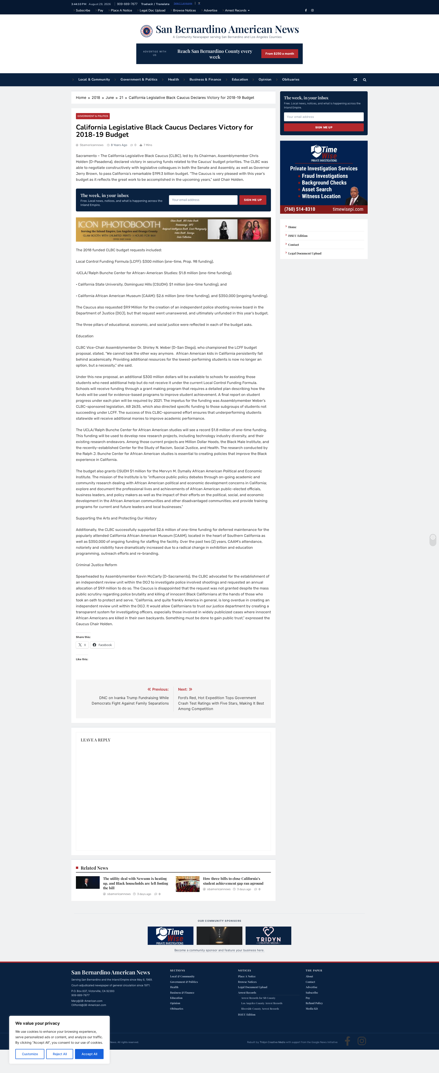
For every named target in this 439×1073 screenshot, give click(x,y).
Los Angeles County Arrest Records (261, 1003)
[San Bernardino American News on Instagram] (312, 10)
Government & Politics (138, 79)
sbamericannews (92, 145)
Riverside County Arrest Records (260, 1008)
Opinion (265, 79)
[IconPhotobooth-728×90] (173, 240)
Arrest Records (235, 10)
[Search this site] (364, 79)
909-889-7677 (127, 4)
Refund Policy (314, 1003)
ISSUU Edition (298, 236)
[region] (59, 1040)
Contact (293, 244)
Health (173, 79)
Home (292, 227)
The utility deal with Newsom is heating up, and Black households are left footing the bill (135, 883)
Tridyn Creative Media (272, 1042)
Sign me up (253, 200)
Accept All (89, 1054)
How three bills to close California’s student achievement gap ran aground (233, 881)
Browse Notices (184, 10)
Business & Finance (205, 79)
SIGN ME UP (324, 127)
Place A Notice (121, 10)
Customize (30, 1054)
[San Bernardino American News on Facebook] (306, 10)
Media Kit (312, 1008)
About (309, 976)
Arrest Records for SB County (258, 998)
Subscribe (83, 10)
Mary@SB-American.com (86, 1001)
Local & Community (94, 79)
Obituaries (291, 79)
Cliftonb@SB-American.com (88, 1005)
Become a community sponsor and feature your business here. (219, 950)
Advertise (210, 10)
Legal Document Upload (304, 253)
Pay (100, 10)
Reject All (60, 1054)
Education (240, 79)
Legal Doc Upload (152, 10)
